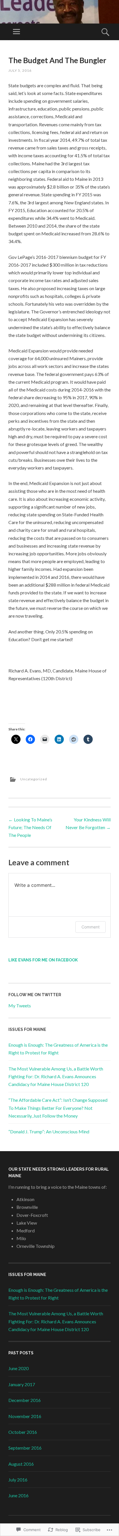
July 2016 (17, 1479)
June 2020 (18, 1368)
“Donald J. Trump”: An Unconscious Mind (48, 1131)
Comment (90, 926)
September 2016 (25, 1447)
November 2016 (24, 1416)
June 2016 (18, 1495)
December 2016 (24, 1400)
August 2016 (21, 1464)
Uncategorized (33, 779)
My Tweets (19, 1005)
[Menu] (16, 32)
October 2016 (22, 1432)
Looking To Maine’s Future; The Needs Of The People (30, 827)
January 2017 (21, 1384)
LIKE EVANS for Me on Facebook (43, 960)
